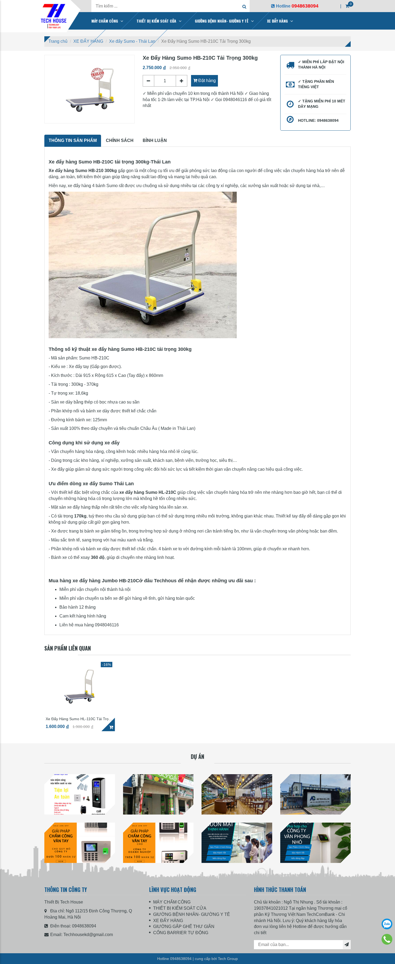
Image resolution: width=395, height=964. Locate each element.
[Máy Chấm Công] (237, 843)
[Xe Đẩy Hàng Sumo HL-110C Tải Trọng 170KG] (80, 685)
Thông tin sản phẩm (73, 140)
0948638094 (84, 926)
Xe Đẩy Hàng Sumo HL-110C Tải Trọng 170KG (79, 719)
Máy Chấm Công (236, 868)
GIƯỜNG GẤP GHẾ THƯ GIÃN (183, 926)
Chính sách (120, 140)
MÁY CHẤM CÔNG (104, 21)
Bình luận (155, 140)
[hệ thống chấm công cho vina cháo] (158, 794)
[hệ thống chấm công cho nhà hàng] (237, 794)
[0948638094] (387, 939)
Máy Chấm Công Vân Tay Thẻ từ (79, 868)
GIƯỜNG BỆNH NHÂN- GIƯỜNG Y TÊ (222, 21)
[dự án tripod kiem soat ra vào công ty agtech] (315, 794)
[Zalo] (387, 924)
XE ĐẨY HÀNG (277, 21)
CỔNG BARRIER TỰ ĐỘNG (180, 932)
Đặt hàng (206, 80)
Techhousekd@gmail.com (88, 934)
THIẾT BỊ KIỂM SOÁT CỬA (156, 21)
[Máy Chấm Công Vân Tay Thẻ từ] (79, 843)
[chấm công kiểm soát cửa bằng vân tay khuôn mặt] (79, 794)
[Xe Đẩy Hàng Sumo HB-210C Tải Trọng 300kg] (89, 89)
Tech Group (228, 958)
